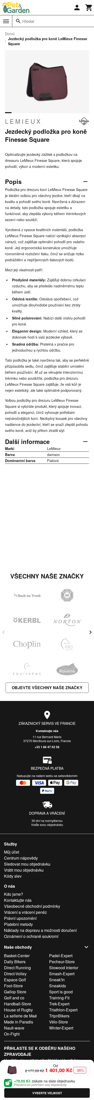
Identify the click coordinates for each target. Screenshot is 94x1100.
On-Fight (12, 1034)
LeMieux (23, 121)
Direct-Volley (15, 974)
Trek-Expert (59, 1004)
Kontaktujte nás (47, 731)
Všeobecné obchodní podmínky (32, 906)
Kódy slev (13, 876)
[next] (90, 632)
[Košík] (89, 8)
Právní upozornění (20, 918)
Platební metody (18, 924)
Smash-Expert (61, 974)
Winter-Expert (61, 1028)
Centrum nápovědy (21, 858)
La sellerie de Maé (20, 1016)
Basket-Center (17, 955)
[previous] (3, 632)
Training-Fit (59, 998)
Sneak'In (57, 980)
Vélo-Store (58, 1022)
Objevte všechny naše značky (47, 687)
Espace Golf (15, 980)
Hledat (28, 21)
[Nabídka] (6, 21)
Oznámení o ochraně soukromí (31, 936)
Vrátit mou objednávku (24, 870)
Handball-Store (17, 1004)
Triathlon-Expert (63, 1010)
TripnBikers (59, 1016)
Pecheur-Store (62, 961)
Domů (10, 33)
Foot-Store (13, 986)
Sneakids (57, 986)
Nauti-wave (14, 1028)
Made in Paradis (18, 1022)
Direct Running (17, 967)
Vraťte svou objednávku (47, 824)
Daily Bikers (15, 961)
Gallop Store (15, 992)
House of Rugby (18, 1010)
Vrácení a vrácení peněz (25, 912)
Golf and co (14, 998)
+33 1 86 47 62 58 (47, 747)
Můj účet (11, 852)
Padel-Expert (60, 955)
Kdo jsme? (13, 894)
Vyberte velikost (47, 1093)
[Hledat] (18, 21)
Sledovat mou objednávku (27, 864)
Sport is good (61, 992)
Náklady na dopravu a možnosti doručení (40, 930)
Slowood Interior (63, 967)
